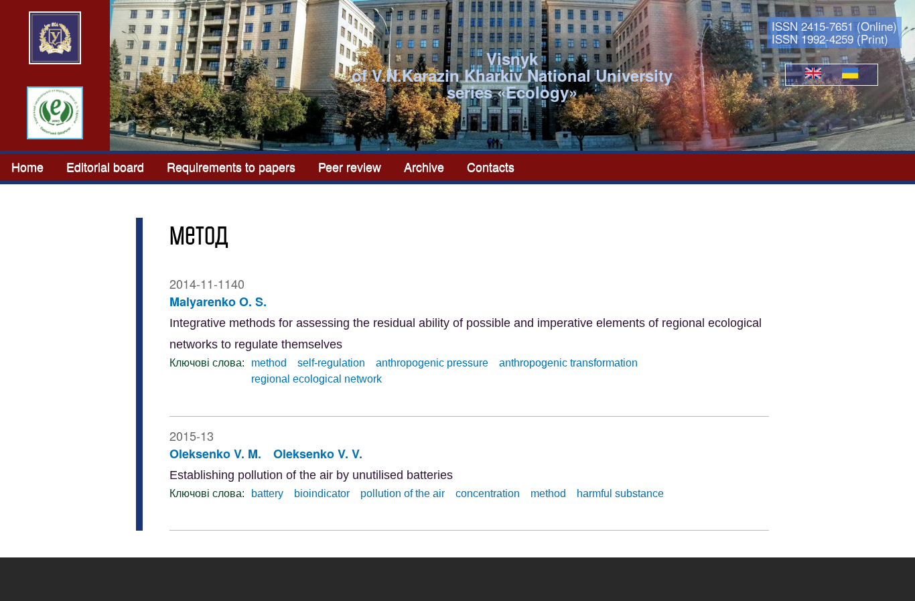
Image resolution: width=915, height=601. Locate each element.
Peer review (349, 166)
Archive (424, 166)
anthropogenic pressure (432, 363)
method (269, 363)
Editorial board (105, 166)
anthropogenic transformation (568, 363)
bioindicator (322, 493)
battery (267, 493)
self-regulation (331, 363)
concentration (487, 493)
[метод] (813, 74)
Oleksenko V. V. (317, 453)
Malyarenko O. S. (218, 301)
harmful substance (620, 493)
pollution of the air (402, 493)
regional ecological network (316, 379)
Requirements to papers (231, 166)
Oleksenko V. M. (215, 453)
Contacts (490, 166)
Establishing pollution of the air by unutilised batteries (311, 475)
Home (27, 166)
